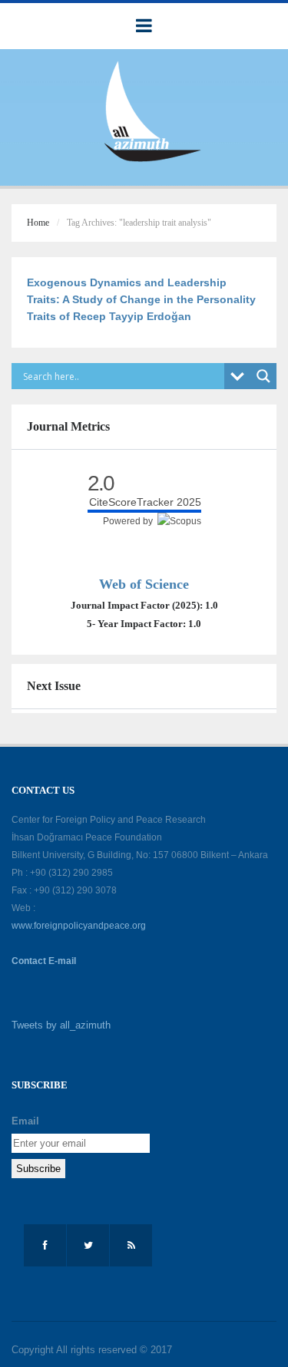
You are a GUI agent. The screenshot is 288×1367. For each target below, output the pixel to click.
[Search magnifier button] (263, 376)
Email (25, 1121)
